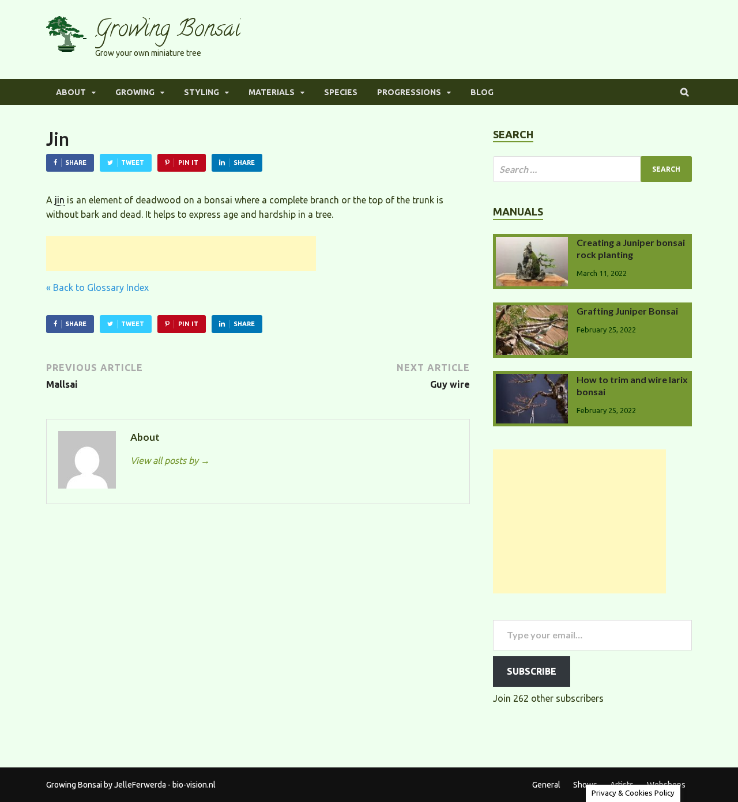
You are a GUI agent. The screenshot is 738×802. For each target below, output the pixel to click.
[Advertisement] (181, 253)
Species (340, 92)
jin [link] (60, 200)
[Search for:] (592, 169)
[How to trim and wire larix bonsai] (532, 381)
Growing (135, 92)
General (546, 784)
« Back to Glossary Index (97, 287)
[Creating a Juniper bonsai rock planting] (532, 244)
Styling (201, 92)
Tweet (132, 162)
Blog (482, 92)
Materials (271, 92)
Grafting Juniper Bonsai (627, 310)
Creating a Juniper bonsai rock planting (631, 248)
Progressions (409, 92)
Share (75, 162)
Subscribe (531, 671)
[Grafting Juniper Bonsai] (532, 312)
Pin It (188, 162)
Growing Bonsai (167, 31)
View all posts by (170, 460)
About (71, 92)
